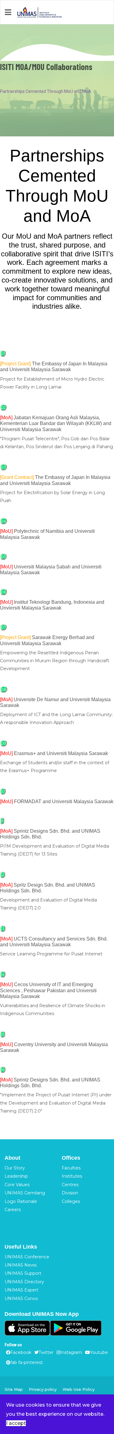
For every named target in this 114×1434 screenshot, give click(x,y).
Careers (13, 1209)
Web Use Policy (79, 1389)
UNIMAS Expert (21, 1290)
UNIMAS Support (23, 1273)
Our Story (15, 1168)
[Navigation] (8, 12)
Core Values (17, 1184)
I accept (16, 1423)
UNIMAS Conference (27, 1257)
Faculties (71, 1168)
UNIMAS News (20, 1265)
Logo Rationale (21, 1201)
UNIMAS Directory (24, 1282)
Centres (70, 1184)
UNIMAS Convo (21, 1298)
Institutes (72, 1176)
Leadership (16, 1176)
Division (70, 1193)
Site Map (14, 1389)
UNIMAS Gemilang (25, 1193)
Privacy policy (43, 1389)
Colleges (71, 1201)
